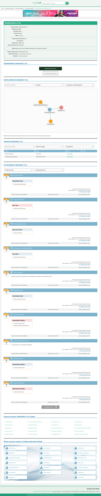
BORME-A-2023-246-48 (85, 264)
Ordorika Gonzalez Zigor (19, 323)
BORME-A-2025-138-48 (85, 191)
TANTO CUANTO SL (23, 56)
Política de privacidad (90, 491)
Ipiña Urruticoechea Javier (20, 208)
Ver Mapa (21, 35)
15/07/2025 (70, 154)
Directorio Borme (75, 491)
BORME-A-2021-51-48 (85, 350)
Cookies (98, 491)
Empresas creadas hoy (57, 491)
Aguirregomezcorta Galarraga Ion (21, 325)
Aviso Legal (82, 491)
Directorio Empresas (67, 491)
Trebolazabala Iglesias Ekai (25, 53)
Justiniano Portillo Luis (19, 391)
